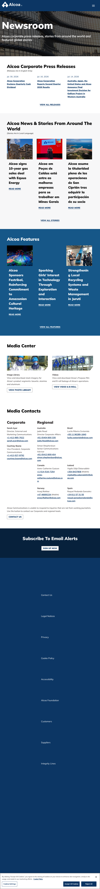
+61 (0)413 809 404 (46, 454)
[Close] (96, 877)
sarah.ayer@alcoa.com (17, 441)
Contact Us (15, 517)
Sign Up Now (50, 548)
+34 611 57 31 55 (75, 494)
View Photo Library (20, 390)
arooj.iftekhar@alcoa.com (48, 497)
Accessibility (47, 679)
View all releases (50, 104)
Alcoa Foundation (50, 700)
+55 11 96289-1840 (76, 434)
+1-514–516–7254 (46, 471)
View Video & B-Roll (65, 387)
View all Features (50, 327)
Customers (46, 721)
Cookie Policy (47, 658)
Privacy (45, 637)
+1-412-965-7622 (15, 437)
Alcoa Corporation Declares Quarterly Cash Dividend (19, 84)
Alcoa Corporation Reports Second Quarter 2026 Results (49, 84)
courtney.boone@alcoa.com (19, 458)
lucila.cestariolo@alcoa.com (80, 437)
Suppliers (45, 742)
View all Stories (50, 220)
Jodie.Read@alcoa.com (47, 441)
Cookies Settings (9, 884)
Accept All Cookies (71, 884)
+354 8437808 (74, 471)
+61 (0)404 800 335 (46, 437)
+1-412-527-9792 (15, 455)
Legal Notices (48, 616)
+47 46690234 (44, 494)
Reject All (88, 884)
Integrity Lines (48, 763)
